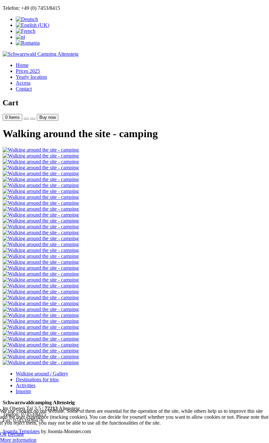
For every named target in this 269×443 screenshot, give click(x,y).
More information (18, 440)
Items (12, 117)
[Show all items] (26, 119)
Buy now (47, 117)
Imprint (23, 391)
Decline (16, 434)
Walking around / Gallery (42, 373)
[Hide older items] (32, 119)
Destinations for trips (37, 379)
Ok (3, 434)
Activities (25, 385)
